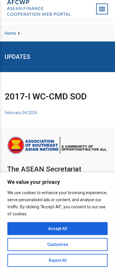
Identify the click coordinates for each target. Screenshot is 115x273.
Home (10, 33)
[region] (57, 222)
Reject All (58, 260)
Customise (57, 244)
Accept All (57, 228)
